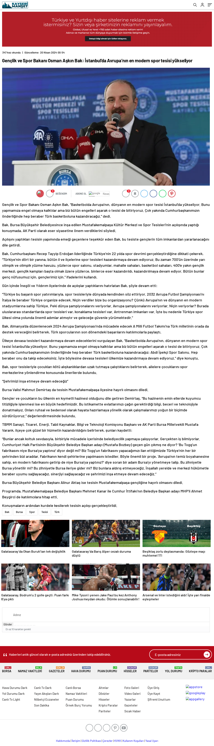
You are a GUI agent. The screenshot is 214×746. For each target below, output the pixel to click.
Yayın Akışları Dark (46, 693)
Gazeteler (57, 669)
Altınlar (104, 688)
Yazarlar (130, 699)
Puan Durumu (107, 669)
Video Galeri (132, 693)
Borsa (6, 669)
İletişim (76, 740)
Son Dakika (41, 705)
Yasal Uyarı (151, 740)
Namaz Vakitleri (30, 669)
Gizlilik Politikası (91, 740)
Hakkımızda (63, 740)
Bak (7, 512)
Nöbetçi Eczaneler (46, 699)
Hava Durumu (81, 669)
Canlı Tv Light (11, 699)
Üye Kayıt (154, 693)
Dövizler (104, 693)
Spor (32, 512)
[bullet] (28, 625)
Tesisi (44, 512)
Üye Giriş (153, 688)
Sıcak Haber (132, 711)
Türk (57, 512)
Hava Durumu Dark (14, 688)
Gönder (8, 624)
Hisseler (130, 669)
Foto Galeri (131, 688)
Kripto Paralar (200, 669)
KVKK (117, 740)
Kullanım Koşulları (133, 740)
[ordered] (24, 625)
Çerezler (108, 740)
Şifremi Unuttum (159, 699)
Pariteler (150, 669)
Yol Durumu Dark (13, 693)
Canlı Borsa (73, 688)
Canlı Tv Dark (43, 688)
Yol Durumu (173, 669)
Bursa (19, 512)
